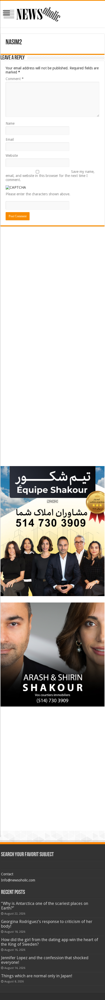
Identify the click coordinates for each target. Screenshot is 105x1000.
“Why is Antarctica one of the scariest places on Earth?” (44, 906)
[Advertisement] (52, 264)
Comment (15, 79)
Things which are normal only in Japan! (36, 975)
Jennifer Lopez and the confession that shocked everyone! (44, 960)
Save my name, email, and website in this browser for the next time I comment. (50, 176)
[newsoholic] (32, 14)
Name (10, 123)
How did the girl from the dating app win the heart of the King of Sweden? (49, 942)
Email (10, 139)
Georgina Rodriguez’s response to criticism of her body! (46, 924)
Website (12, 155)
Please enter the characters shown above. (38, 194)
